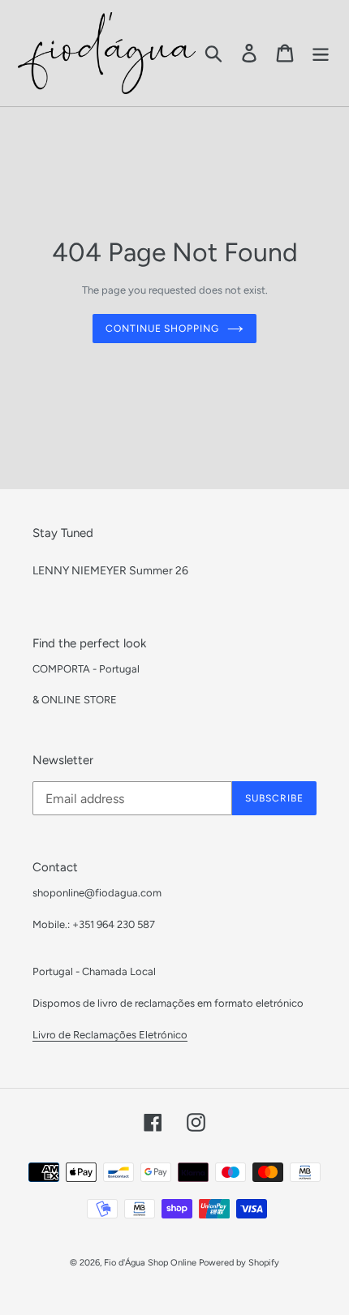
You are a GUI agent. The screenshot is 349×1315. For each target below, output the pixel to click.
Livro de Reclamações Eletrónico (109, 1035)
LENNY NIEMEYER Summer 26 (110, 571)
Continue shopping (162, 328)
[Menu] (320, 53)
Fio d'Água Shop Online (150, 1262)
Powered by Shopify (239, 1262)
